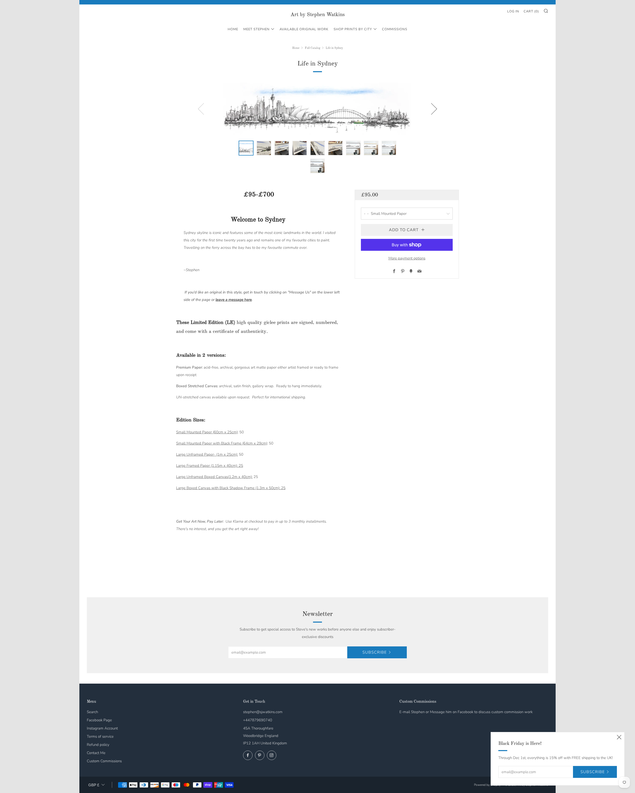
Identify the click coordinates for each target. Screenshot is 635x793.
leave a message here (234, 299)
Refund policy (98, 744)
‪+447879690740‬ (257, 720)
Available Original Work (304, 29)
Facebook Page (99, 720)
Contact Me (96, 752)
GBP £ (93, 785)
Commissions (394, 29)
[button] (246, 148)
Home (233, 29)
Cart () (531, 11)
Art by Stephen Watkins (317, 14)
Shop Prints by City (353, 29)
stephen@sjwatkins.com (263, 711)
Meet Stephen (256, 29)
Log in (513, 11)
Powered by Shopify (487, 785)
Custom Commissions (104, 761)
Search (92, 711)
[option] (317, 109)
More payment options (406, 258)
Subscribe (374, 652)
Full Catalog (312, 48)
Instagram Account (102, 728)
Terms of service (100, 736)
